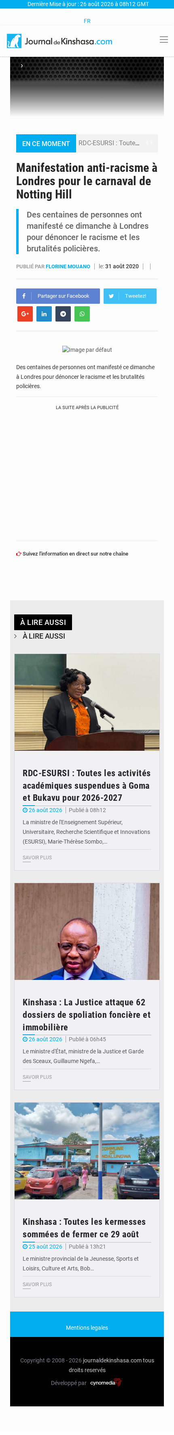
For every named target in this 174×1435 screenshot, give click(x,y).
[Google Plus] (25, 314)
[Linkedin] (44, 314)
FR (87, 21)
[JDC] (60, 40)
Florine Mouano (68, 266)
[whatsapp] (82, 314)
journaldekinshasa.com (112, 1360)
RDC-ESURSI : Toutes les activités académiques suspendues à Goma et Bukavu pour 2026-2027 (87, 785)
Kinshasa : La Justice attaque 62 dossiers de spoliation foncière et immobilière (87, 1014)
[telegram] (63, 314)
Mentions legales (87, 1327)
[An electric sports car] (87, 702)
